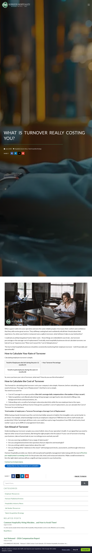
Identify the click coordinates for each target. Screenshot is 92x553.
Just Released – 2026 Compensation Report (22, 538)
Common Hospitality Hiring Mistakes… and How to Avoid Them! (30, 522)
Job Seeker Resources (12, 508)
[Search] (84, 483)
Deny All (75, 549)
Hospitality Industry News (21, 149)
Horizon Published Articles (14, 499)
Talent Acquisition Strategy (35, 149)
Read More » (8, 531)
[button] (88, 4)
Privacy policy (66, 549)
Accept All (85, 549)
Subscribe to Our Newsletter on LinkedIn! (22, 466)
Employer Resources (12, 494)
